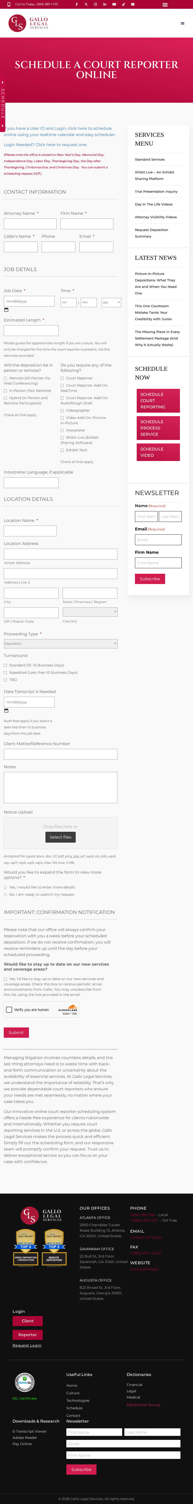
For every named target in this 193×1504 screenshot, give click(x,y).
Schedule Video (152, 452)
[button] (165, 4)
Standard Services (150, 159)
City (7, 602)
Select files (60, 837)
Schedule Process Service (152, 428)
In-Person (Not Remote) (30, 390)
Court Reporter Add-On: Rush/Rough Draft (84, 400)
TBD (13, 679)
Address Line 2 (17, 582)
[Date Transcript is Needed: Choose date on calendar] (6, 710)
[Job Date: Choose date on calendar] (6, 309)
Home (71, 1385)
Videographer (78, 410)
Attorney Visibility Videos (156, 217)
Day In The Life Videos (154, 204)
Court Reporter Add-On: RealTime (84, 388)
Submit (16, 1032)
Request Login (27, 1345)
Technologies (77, 1400)
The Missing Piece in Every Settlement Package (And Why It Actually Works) (157, 338)
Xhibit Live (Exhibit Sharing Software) (80, 440)
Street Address (17, 563)
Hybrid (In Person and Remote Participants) (25, 400)
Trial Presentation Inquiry (156, 191)
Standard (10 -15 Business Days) (36, 665)
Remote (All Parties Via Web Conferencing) (27, 381)
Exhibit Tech (76, 450)
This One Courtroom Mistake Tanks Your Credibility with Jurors (153, 312)
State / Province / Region (85, 602)
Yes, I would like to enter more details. (42, 887)
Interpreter (75, 430)
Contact (73, 1415)
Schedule (74, 1408)
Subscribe (150, 578)
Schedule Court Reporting (152, 400)
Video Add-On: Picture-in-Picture (84, 420)
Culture (72, 1393)
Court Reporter (79, 378)
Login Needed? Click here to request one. (45, 144)
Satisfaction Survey (144, 1405)
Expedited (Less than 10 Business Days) (43, 672)
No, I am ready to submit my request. (42, 894)
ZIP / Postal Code (19, 621)
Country (70, 621)
